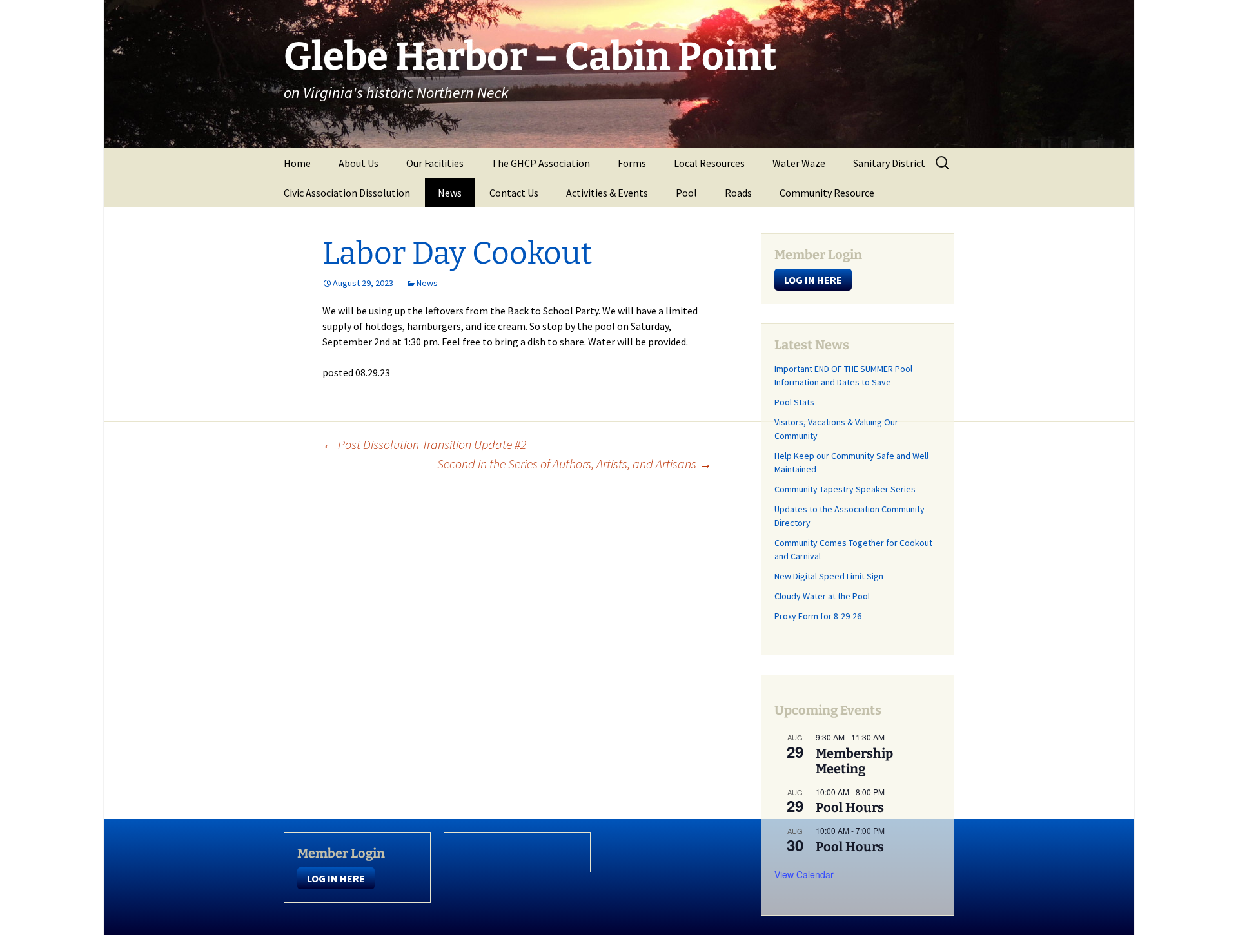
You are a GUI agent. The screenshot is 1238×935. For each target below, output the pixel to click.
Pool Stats (794, 402)
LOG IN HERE (813, 279)
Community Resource (827, 192)
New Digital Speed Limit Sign (828, 576)
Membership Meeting (854, 761)
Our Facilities (435, 163)
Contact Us (513, 192)
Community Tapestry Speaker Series (845, 489)
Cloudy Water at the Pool (822, 596)
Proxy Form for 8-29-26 (817, 616)
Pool (686, 192)
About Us (358, 163)
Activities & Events (607, 192)
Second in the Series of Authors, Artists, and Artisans (574, 464)
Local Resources (709, 163)
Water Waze (798, 163)
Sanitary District (889, 163)
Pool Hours (850, 807)
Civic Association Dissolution (347, 192)
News (450, 192)
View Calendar (804, 874)
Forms (632, 163)
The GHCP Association (540, 163)
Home (297, 163)
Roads (738, 192)
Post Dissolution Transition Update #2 (424, 444)
